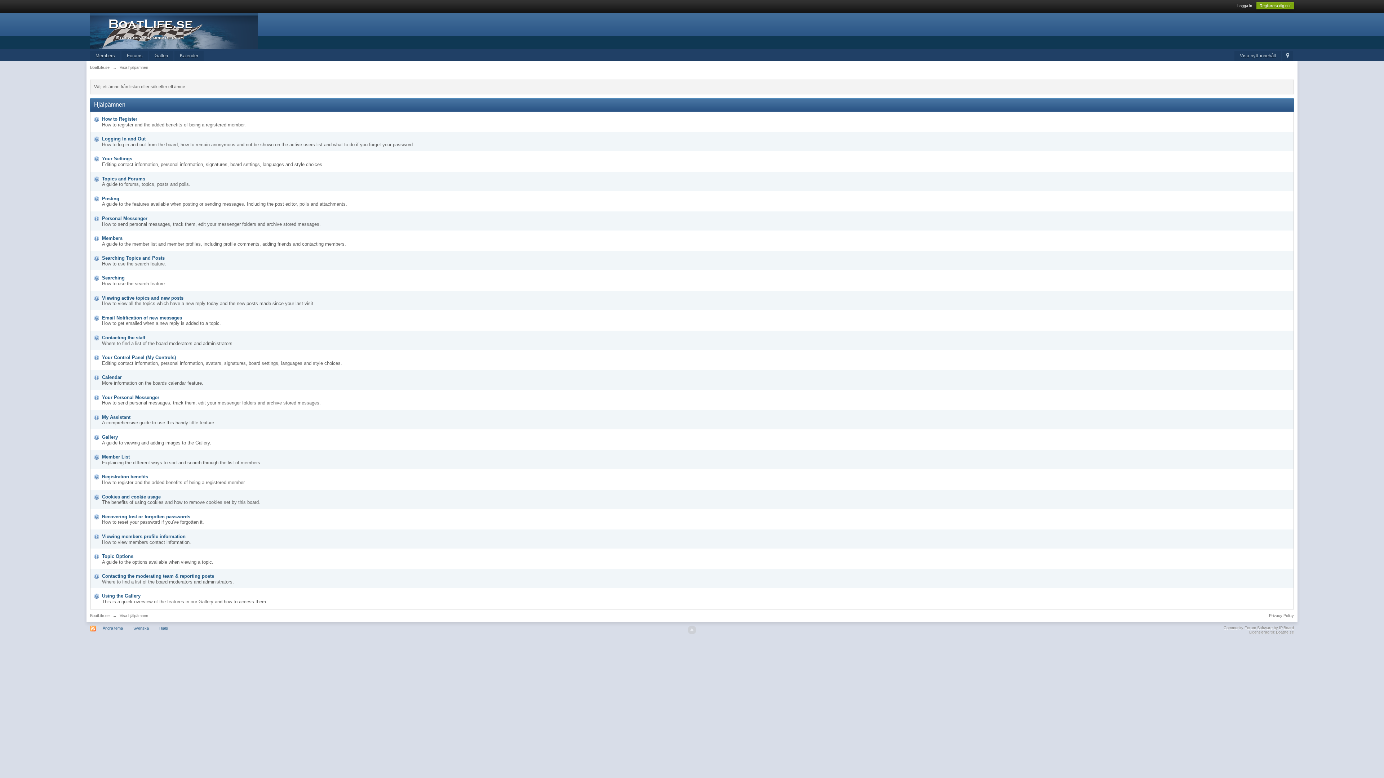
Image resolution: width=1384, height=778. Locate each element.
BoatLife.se (100, 615)
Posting (110, 198)
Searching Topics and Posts (133, 258)
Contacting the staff (123, 337)
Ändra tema (113, 628)
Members (105, 55)
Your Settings (117, 158)
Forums (135, 55)
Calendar (112, 377)
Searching (113, 278)
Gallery (110, 437)
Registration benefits (125, 476)
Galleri (161, 55)
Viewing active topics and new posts (142, 298)
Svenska (141, 628)
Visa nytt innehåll (1258, 55)
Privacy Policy (1281, 615)
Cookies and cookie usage (131, 497)
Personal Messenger (124, 218)
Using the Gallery (121, 596)
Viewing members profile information (144, 536)
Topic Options (117, 556)
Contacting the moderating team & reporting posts (158, 576)
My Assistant (116, 417)
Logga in (1244, 6)
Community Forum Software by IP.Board (1259, 628)
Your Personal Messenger (130, 397)
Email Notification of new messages (142, 318)
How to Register (119, 119)
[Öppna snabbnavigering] (1287, 56)
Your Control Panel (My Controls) (139, 357)
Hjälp (163, 628)
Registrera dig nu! (1275, 6)
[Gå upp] (692, 630)
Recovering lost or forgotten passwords (146, 516)
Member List (116, 457)
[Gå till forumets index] (174, 30)
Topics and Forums (123, 179)
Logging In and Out (124, 139)
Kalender (189, 55)
